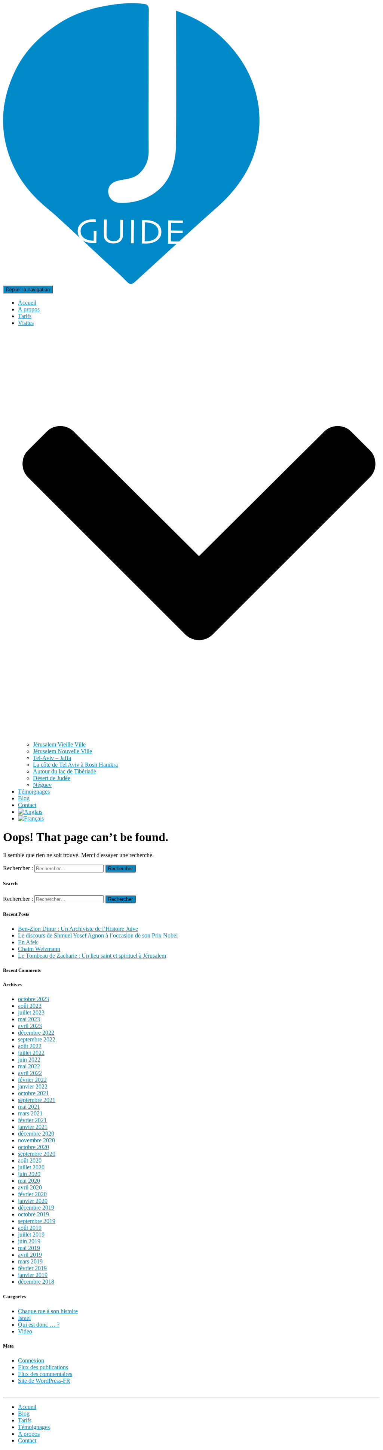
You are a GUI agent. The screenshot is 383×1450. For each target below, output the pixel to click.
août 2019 (30, 1228)
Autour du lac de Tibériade (64, 771)
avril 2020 (30, 1187)
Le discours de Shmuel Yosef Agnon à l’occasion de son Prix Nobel (98, 935)
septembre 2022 (36, 1039)
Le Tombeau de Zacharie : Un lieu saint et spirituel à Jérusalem (92, 955)
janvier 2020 (33, 1201)
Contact (27, 805)
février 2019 (32, 1268)
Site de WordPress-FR (44, 1380)
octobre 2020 (33, 1147)
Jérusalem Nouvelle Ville (62, 751)
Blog (24, 798)
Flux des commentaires (45, 1374)
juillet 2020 (31, 1167)
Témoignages (34, 791)
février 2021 (32, 1120)
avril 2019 (30, 1255)
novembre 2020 (36, 1140)
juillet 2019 (31, 1234)
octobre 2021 (33, 1093)
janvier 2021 (33, 1127)
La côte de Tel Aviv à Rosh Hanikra (75, 764)
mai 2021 (29, 1106)
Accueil (27, 302)
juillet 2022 (31, 1053)
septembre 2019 (36, 1221)
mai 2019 (29, 1248)
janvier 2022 (33, 1086)
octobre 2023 (33, 999)
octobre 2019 (33, 1214)
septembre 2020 (36, 1154)
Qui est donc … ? (38, 1324)
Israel (24, 1318)
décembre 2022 (36, 1032)
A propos (29, 309)
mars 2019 (30, 1261)
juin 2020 (29, 1174)
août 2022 (30, 1046)
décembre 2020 (36, 1133)
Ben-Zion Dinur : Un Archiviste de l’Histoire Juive (78, 929)
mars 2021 (30, 1113)
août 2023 (30, 1006)
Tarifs (24, 316)
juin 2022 (29, 1059)
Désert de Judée (51, 778)
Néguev (42, 785)
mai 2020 (29, 1180)
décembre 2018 (36, 1281)
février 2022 (32, 1080)
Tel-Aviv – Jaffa (52, 758)
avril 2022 (30, 1073)
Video (25, 1331)
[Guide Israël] (131, 282)
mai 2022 (29, 1066)
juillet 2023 (31, 1012)
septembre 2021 (36, 1100)
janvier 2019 (33, 1275)
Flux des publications (43, 1367)
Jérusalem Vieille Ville (59, 744)
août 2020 (30, 1160)
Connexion (31, 1360)
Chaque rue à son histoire (48, 1311)
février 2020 (32, 1194)
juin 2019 (29, 1241)
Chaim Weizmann (39, 949)
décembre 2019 (36, 1207)
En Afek (28, 942)
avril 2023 (30, 1026)
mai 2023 (29, 1019)
